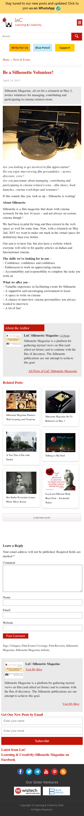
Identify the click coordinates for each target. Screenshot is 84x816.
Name (7, 597)
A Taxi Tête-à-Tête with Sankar (18, 457)
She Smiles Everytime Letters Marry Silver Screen (20, 499)
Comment (9, 562)
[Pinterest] (45, 771)
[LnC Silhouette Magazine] (13, 345)
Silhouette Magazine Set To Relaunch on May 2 (59, 418)
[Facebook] (20, 771)
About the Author (17, 328)
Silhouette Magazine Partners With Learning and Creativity (20, 417)
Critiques (15, 645)
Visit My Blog (33, 669)
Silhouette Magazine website (33, 650)
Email (6, 610)
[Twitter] (29, 771)
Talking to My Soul (55, 455)
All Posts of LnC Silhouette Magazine (52, 371)
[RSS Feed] (54, 771)
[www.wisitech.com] (27, 791)
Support (64, 48)
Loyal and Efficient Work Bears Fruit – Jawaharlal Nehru (57, 498)
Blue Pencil (42, 48)
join (38, 8)
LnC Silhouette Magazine (41, 335)
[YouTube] (37, 771)
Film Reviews (57, 645)
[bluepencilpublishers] (56, 791)
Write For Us (19, 48)
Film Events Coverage (35, 645)
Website (8, 623)
